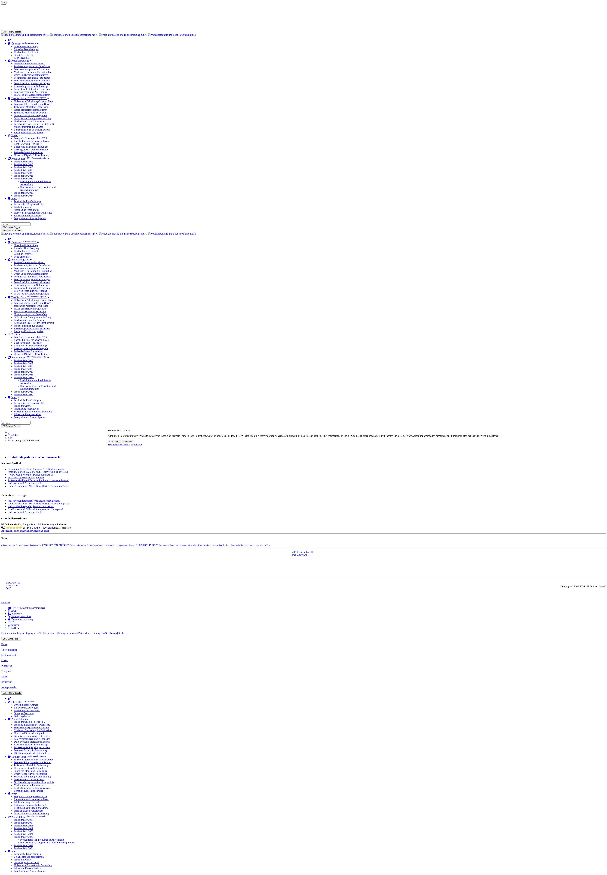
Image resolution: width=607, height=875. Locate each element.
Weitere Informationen (119, 444)
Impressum (136, 444)
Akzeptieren (114, 441)
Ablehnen (127, 441)
